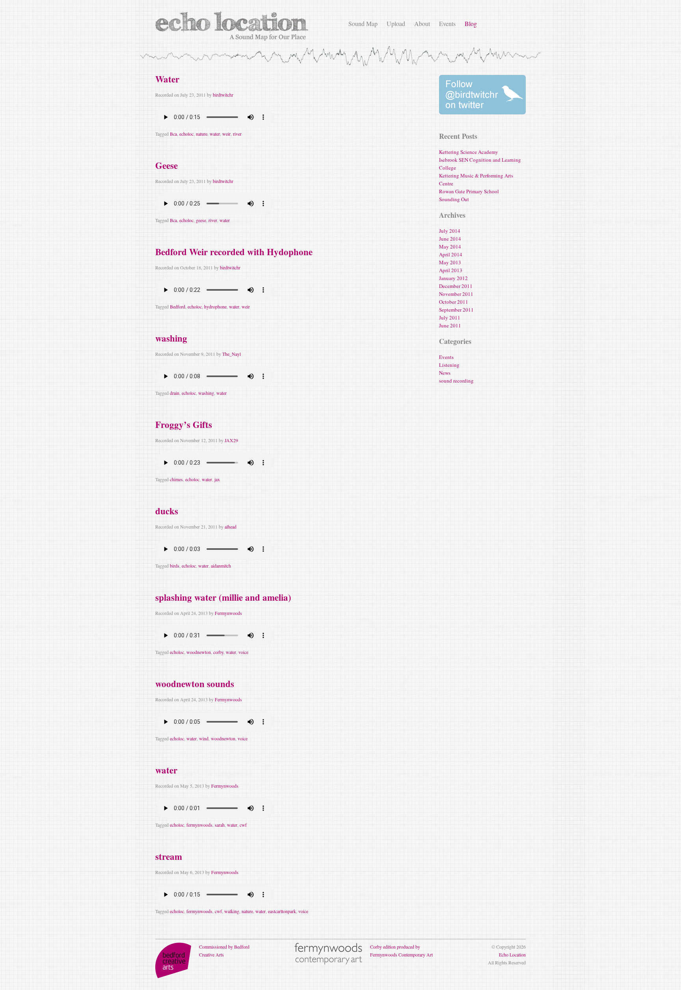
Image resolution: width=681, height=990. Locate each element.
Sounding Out (454, 199)
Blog (471, 23)
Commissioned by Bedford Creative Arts (224, 950)
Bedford (177, 306)
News (444, 372)
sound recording (456, 380)
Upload (396, 23)
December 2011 (456, 286)
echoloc (186, 134)
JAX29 (231, 440)
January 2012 (453, 278)
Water (167, 79)
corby (218, 652)
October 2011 (453, 301)
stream (168, 856)
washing (171, 338)
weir (226, 134)
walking (231, 911)
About (422, 23)
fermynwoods (199, 825)
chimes (176, 479)
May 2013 (450, 262)
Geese (166, 165)
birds (174, 565)
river (237, 134)
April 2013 (450, 270)
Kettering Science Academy (468, 151)
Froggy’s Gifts (183, 424)
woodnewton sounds (194, 683)
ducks (166, 510)
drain (174, 393)
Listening (449, 364)
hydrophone (215, 306)
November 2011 (456, 293)
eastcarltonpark (282, 911)
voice (243, 652)
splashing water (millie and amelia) (223, 597)
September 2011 (456, 309)
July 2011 (449, 317)
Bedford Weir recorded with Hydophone (234, 251)
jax (217, 479)
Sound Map (363, 23)
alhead (230, 526)
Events (447, 23)
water (215, 134)
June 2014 (450, 238)
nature (201, 134)
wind (203, 738)
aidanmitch (221, 565)
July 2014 (449, 230)
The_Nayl (231, 354)
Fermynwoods (228, 613)
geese (201, 220)
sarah (220, 825)
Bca (173, 134)
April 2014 (450, 254)
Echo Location (512, 954)
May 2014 (450, 246)
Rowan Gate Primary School (469, 191)
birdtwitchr (223, 95)
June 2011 (450, 325)
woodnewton (198, 652)
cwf (243, 825)
